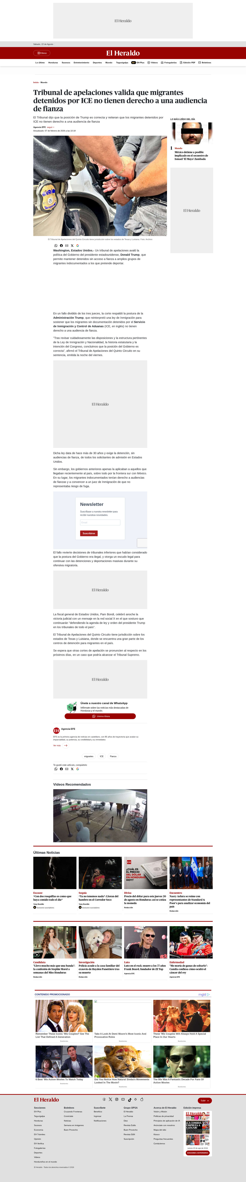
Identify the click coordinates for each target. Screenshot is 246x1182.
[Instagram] (116, 1099)
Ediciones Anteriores (197, 1153)
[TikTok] (129, 1099)
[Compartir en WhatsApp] (56, 246)
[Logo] (123, 53)
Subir (203, 1100)
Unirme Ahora (103, 716)
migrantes (88, 756)
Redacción (128, 908)
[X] (110, 1099)
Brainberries (64, 1041)
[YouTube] (123, 1099)
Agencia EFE (43, 127)
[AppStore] (142, 1099)
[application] (100, 815)
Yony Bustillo (38, 904)
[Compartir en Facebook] (61, 246)
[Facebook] (104, 1099)
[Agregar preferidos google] (78, 246)
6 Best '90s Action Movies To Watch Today (59, 1079)
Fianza (113, 756)
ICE (101, 756)
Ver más (57, 745)
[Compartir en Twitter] (72, 246)
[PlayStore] (135, 1099)
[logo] (47, 1100)
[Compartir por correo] (67, 246)
